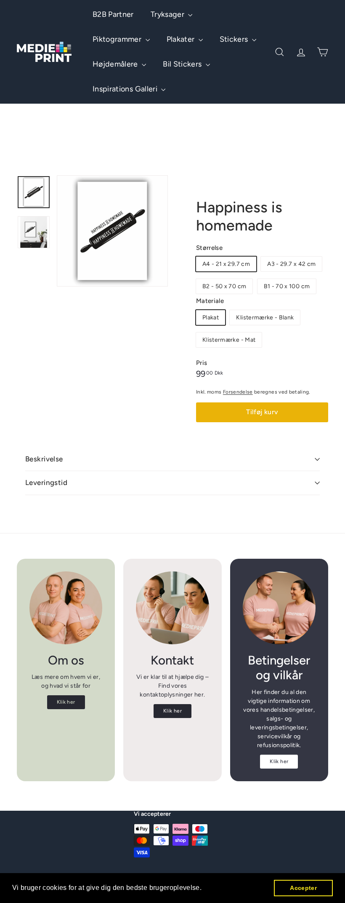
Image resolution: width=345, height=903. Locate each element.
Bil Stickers (183, 64)
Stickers (235, 39)
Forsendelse (238, 392)
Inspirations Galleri (126, 89)
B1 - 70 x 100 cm (287, 286)
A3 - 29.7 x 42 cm (291, 264)
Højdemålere (116, 64)
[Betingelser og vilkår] (279, 607)
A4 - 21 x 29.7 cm (226, 264)
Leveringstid (46, 482)
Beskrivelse (44, 459)
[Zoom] (112, 231)
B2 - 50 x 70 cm (224, 286)
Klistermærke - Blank (265, 317)
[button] (205, 888)
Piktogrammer (118, 39)
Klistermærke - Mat (228, 339)
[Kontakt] (172, 607)
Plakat (210, 317)
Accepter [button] (303, 887)
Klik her (66, 702)
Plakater (181, 39)
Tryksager (168, 14)
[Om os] (65, 607)
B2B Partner (113, 14)
